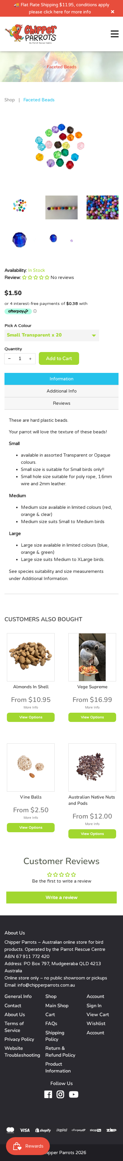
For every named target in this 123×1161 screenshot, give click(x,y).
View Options (30, 717)
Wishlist (96, 1023)
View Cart (98, 1014)
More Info (31, 707)
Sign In (94, 1005)
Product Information (58, 1067)
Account (95, 1033)
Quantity (13, 348)
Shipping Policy (54, 1036)
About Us (14, 1014)
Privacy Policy (19, 1039)
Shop (9, 100)
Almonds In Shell (31, 687)
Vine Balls (30, 797)
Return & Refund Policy (60, 1051)
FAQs (51, 1023)
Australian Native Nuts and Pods (91, 800)
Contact (12, 1005)
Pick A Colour (17, 325)
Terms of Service (14, 1026)
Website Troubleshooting (22, 1051)
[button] (35, 277)
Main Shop (56, 1005)
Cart (50, 1014)
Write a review (62, 897)
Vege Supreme (92, 687)
